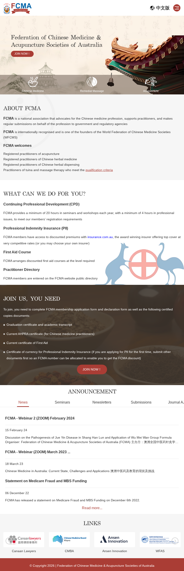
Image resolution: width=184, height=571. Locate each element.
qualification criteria (99, 170)
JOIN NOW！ (22, 53)
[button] (175, 541)
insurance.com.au (100, 237)
